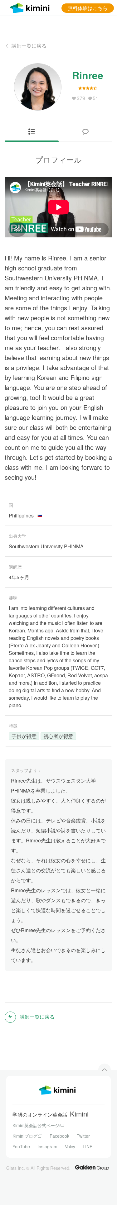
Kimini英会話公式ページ (35, 1125)
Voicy (70, 1146)
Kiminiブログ (24, 1136)
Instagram (47, 1146)
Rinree (87, 75)
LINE (87, 1146)
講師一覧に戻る (29, 45)
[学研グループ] (92, 1167)
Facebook (59, 1136)
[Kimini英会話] (31, 7)
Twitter (83, 1136)
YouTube (21, 1146)
